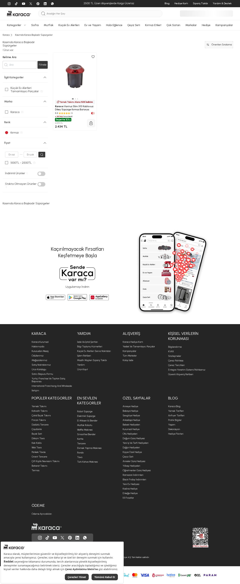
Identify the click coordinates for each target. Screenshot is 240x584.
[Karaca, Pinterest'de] (70, 538)
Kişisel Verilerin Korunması (183, 336)
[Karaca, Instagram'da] (40, 538)
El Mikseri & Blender (87, 420)
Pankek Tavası (39, 452)
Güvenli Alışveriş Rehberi (180, 374)
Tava (79, 457)
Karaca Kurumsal (40, 341)
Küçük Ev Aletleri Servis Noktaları (94, 351)
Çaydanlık (37, 429)
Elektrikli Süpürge (86, 416)
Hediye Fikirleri (175, 433)
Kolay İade (128, 360)
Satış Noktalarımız (41, 364)
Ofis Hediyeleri (130, 433)
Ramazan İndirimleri (133, 474)
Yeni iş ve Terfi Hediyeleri (135, 442)
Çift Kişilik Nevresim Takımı (45, 461)
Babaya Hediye (130, 410)
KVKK (171, 351)
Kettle (80, 438)
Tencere (81, 443)
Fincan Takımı (39, 420)
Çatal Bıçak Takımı (41, 415)
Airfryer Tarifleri (176, 415)
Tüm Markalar (130, 355)
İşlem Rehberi (84, 355)
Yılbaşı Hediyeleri (131, 465)
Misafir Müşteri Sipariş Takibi (92, 360)
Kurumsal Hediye (131, 429)
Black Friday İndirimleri (134, 479)
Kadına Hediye (130, 488)
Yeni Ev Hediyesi (131, 484)
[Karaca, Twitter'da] (62, 538)
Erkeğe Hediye (130, 493)
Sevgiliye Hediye (131, 415)
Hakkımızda (38, 346)
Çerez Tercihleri (176, 365)
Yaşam (171, 424)
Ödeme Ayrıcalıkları (42, 513)
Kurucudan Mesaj (40, 351)
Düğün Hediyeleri (131, 447)
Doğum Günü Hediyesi (134, 438)
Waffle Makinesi (85, 429)
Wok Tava (36, 447)
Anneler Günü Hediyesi (134, 461)
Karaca (39, 333)
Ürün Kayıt (82, 369)
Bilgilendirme (175, 346)
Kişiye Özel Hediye (132, 452)
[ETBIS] (194, 537)
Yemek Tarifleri (176, 410)
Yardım (84, 333)
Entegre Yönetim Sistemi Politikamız (186, 369)
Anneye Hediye (130, 406)
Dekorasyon (174, 429)
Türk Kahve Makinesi (87, 461)
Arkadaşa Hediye (131, 420)
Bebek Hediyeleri (131, 424)
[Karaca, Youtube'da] (55, 538)
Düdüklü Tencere (40, 424)
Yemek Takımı (39, 406)
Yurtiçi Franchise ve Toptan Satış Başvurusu (48, 380)
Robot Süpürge (84, 411)
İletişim (35, 390)
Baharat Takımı (39, 465)
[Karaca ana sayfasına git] (46, 526)
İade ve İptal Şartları (87, 341)
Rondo (80, 452)
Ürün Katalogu (39, 369)
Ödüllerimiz (38, 355)
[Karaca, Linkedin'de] (77, 538)
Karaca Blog (174, 406)
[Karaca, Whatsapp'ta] (85, 538)
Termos (35, 470)
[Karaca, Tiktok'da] (47, 538)
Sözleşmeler (174, 356)
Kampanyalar (129, 351)
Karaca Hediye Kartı (133, 341)
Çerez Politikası (175, 360)
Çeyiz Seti (128, 456)
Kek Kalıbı (37, 442)
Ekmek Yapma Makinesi (89, 448)
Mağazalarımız (39, 360)
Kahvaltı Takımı (39, 410)
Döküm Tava (38, 438)
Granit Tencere (39, 456)
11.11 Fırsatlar (128, 497)
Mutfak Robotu (84, 425)
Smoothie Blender (86, 434)
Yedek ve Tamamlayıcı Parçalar (139, 346)
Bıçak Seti (37, 433)
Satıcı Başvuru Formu (42, 374)
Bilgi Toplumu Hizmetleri (89, 346)
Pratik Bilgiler (175, 420)
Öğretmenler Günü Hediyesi (137, 470)
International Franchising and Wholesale (52, 385)
